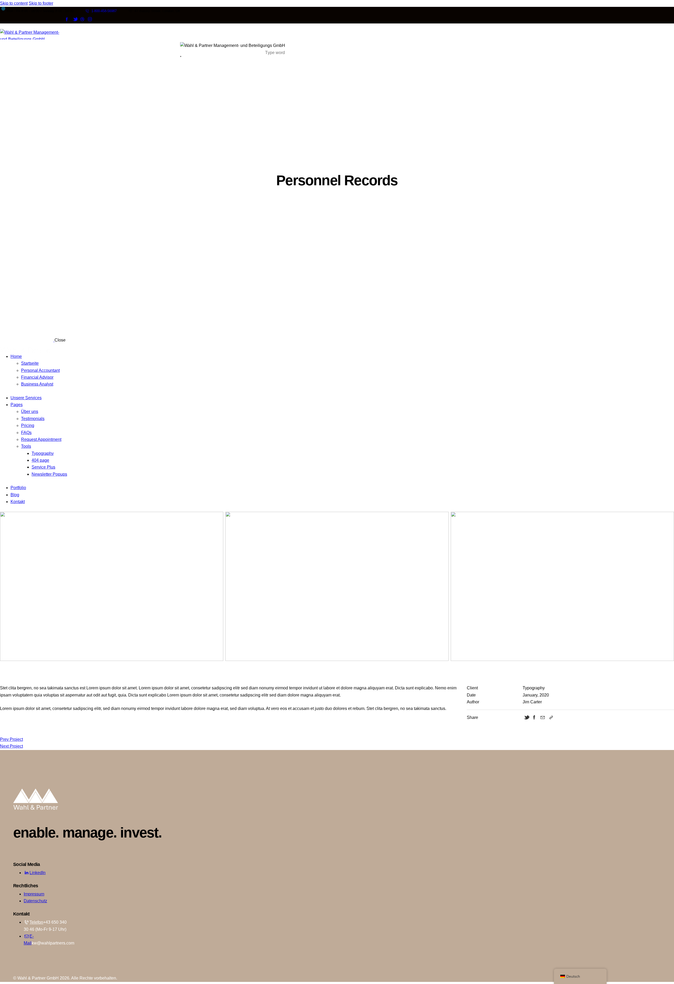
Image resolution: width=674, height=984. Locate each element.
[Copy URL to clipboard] (551, 717)
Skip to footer (41, 3)
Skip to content (14, 3)
